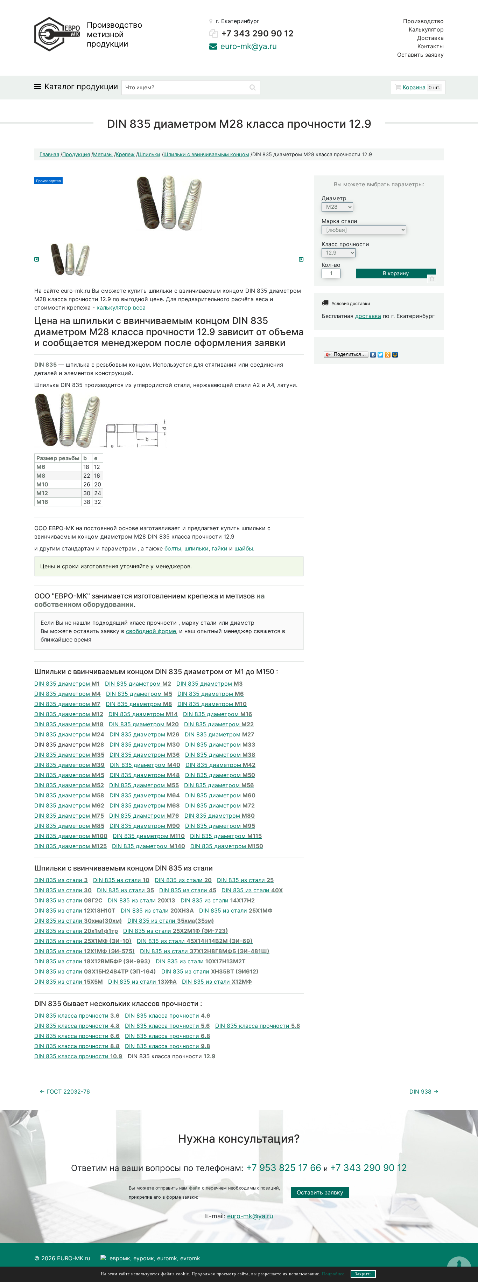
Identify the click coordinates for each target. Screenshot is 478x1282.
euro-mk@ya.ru (360, 89)
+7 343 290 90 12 (257, 33)
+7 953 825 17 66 (283, 1167)
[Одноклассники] (388, 354)
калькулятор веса (121, 307)
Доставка (430, 37)
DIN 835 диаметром (67, 683)
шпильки (196, 548)
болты (172, 548)
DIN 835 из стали (61, 879)
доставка (368, 315)
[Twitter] (380, 354)
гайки (220, 548)
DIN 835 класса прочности (77, 1015)
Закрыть (363, 1273)
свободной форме (151, 631)
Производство (423, 21)
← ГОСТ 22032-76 (65, 1091)
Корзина (414, 87)
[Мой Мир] (395, 354)
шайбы (243, 548)
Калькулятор (426, 29)
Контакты (430, 46)
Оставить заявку (420, 54)
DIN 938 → (423, 1091)
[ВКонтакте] (373, 354)
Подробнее (333, 1273)
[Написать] (213, 46)
